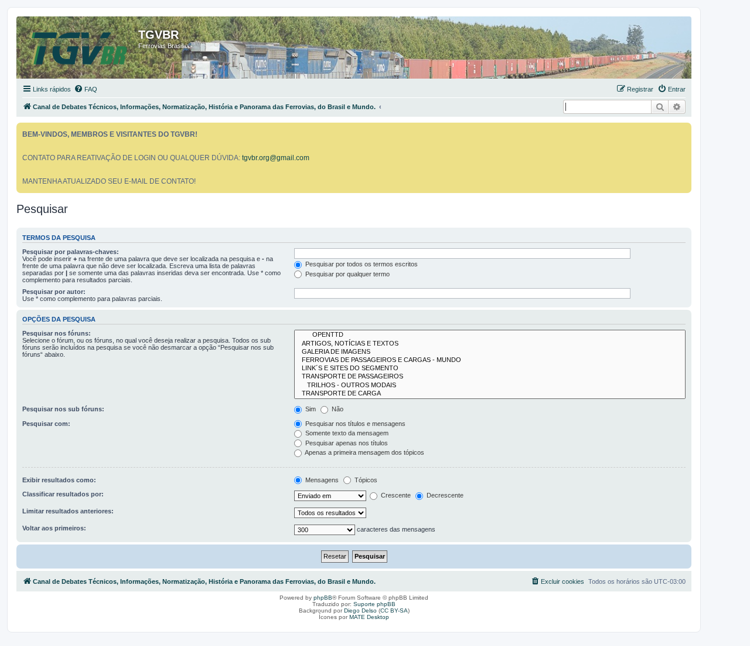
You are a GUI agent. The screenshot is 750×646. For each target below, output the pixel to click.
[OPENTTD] (489, 335)
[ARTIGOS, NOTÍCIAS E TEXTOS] (489, 344)
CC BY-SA (394, 610)
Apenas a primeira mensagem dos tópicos (364, 452)
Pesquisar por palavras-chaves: (70, 251)
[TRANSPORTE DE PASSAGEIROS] (489, 377)
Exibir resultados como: (59, 479)
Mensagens (321, 479)
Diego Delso (360, 610)
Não (336, 408)
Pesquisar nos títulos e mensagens (354, 423)
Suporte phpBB (374, 604)
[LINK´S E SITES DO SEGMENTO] (489, 368)
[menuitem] (85, 89)
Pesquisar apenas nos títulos (346, 443)
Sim (310, 408)
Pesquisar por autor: (54, 291)
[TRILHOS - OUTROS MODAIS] (489, 385)
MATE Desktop (369, 617)
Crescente (395, 495)
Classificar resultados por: (63, 494)
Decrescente (444, 495)
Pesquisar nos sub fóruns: (63, 408)
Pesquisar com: (46, 423)
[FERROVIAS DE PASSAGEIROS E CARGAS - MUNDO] (489, 360)
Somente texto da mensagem (346, 433)
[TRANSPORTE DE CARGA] (489, 394)
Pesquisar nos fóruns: (56, 333)
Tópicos (365, 479)
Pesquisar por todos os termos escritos (361, 264)
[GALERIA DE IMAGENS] (489, 352)
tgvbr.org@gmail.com (275, 158)
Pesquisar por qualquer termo (347, 274)
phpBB (322, 597)
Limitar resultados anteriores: (68, 511)
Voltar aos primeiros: (54, 528)
